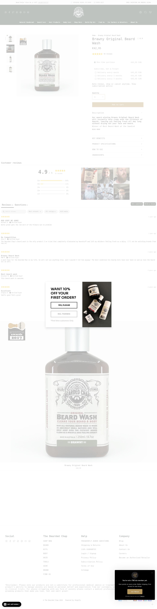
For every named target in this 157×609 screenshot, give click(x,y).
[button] (11, 604)
